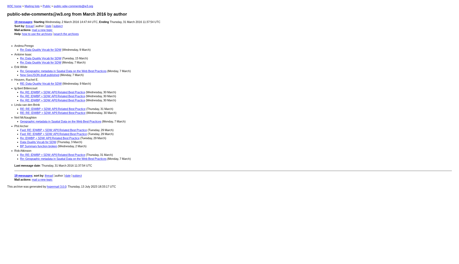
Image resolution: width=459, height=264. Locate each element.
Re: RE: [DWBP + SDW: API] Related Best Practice (52, 92)
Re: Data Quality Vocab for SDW (40, 49)
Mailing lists (32, 6)
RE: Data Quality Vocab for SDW (41, 83)
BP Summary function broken (38, 146)
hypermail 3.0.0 (56, 186)
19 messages (23, 21)
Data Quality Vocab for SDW (38, 142)
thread (30, 26)
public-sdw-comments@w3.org (73, 6)
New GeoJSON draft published (39, 75)
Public (47, 6)
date (48, 26)
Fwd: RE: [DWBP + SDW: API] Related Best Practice (53, 130)
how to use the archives (37, 34)
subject (58, 26)
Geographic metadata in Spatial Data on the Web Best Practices (60, 121)
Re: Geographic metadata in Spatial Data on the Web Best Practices (63, 71)
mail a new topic (42, 30)
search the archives (66, 34)
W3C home (14, 6)
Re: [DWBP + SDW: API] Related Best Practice (50, 138)
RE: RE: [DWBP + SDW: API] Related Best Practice (53, 108)
